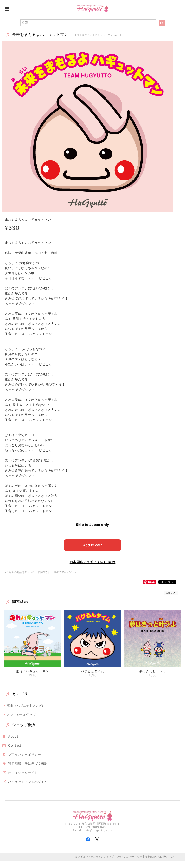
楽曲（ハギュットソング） (26, 705)
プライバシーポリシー (24, 754)
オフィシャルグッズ (21, 714)
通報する (170, 593)
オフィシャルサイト (23, 772)
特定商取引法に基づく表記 (28, 763)
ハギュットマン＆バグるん (28, 782)
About (13, 736)
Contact (14, 745)
